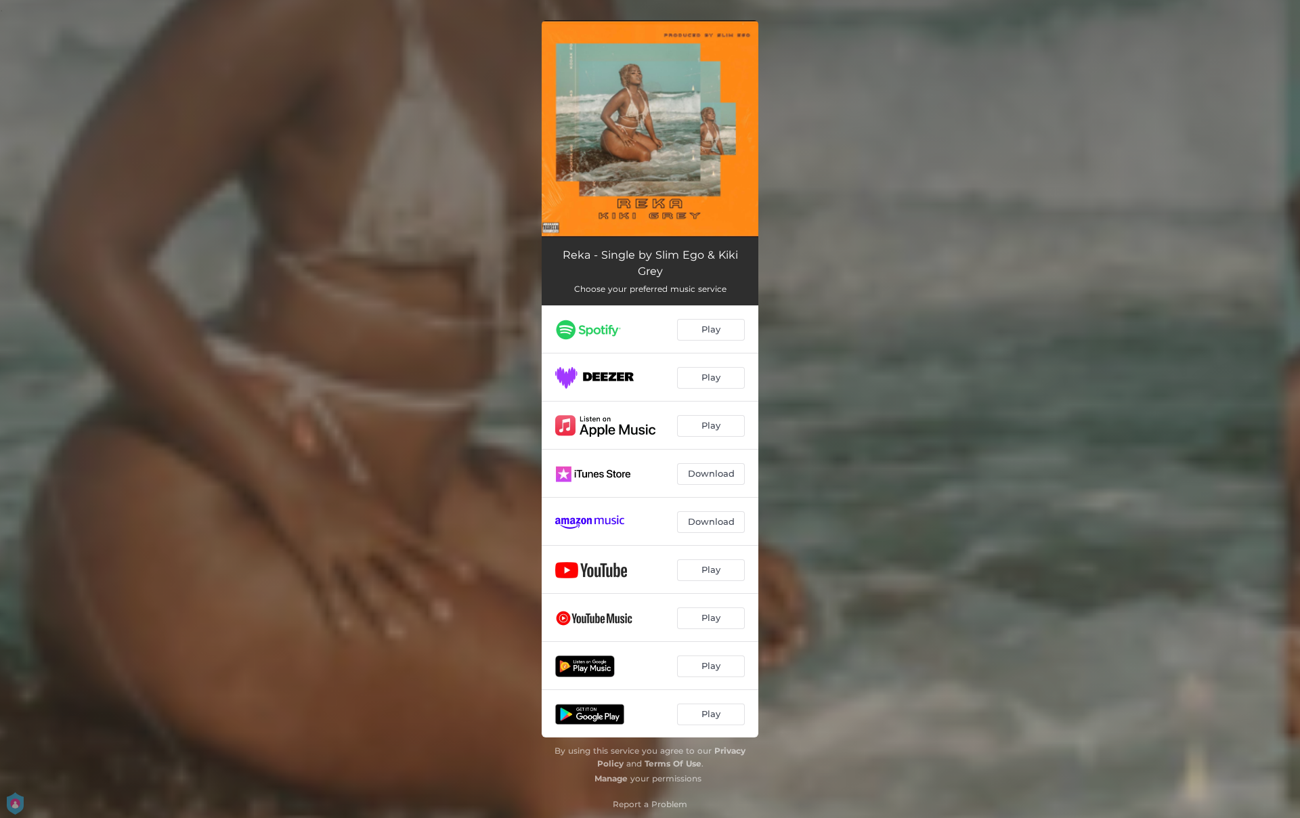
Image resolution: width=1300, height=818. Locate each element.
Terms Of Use (673, 763)
